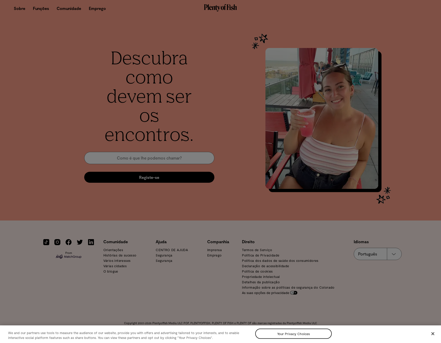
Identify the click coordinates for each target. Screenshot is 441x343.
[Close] (432, 333)
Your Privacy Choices (293, 334)
